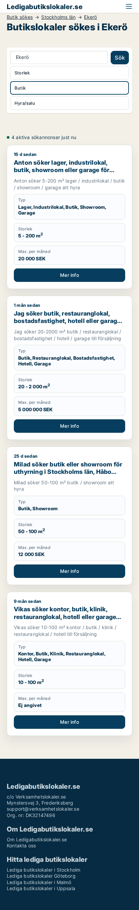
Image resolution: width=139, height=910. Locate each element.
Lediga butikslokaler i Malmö (39, 882)
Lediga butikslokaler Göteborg (41, 876)
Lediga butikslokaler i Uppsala (41, 888)
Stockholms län (58, 17)
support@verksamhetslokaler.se (43, 809)
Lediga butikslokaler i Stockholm (43, 870)
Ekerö (90, 17)
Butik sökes (20, 17)
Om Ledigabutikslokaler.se (37, 839)
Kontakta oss (21, 845)
